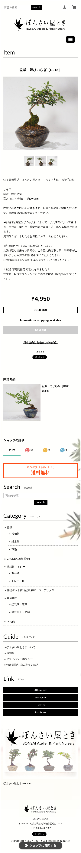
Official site (40, 689)
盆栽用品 (12, 598)
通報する (40, 351)
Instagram (40, 697)
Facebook (40, 712)
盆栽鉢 (15, 572)
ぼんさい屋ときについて (20, 647)
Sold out (40, 329)
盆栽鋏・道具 (19, 604)
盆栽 (9, 527)
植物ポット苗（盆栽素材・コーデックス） (32, 590)
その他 (11, 621)
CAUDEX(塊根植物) (18, 558)
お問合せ (11, 653)
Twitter (40, 704)
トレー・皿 (18, 580)
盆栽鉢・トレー (16, 566)
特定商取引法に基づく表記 (22, 664)
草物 (14, 549)
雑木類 (15, 541)
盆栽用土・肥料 (20, 612)
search (36, 7)
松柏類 (15, 533)
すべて (12, 450)
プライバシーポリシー (19, 658)
